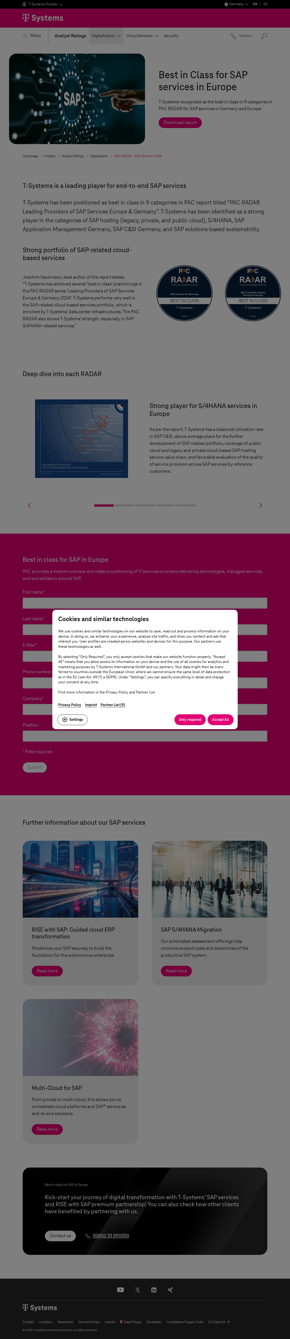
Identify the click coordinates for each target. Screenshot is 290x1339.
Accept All (220, 719)
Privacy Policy (69, 705)
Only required (190, 719)
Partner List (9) (113, 705)
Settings (76, 719)
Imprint (91, 705)
